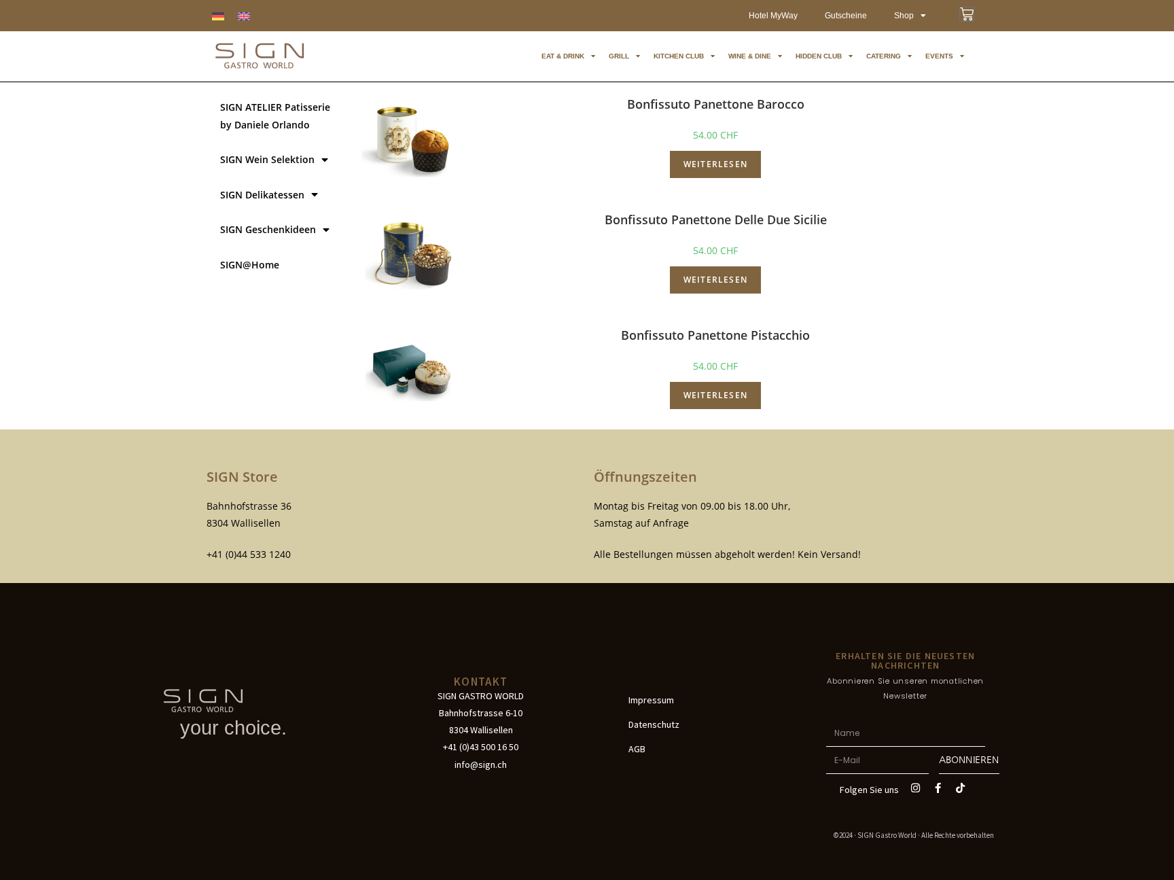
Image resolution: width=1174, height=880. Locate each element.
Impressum (651, 700)
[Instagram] (916, 788)
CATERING (883, 56)
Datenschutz (653, 724)
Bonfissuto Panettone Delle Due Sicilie (716, 219)
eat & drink (562, 56)
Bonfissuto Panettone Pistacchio (715, 335)
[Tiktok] (960, 788)
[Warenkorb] (966, 14)
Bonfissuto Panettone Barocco (715, 104)
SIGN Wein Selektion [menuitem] (267, 159)
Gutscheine (846, 15)
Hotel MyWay (773, 15)
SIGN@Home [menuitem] (249, 264)
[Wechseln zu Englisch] (244, 15)
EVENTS (939, 56)
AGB (636, 749)
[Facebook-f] (938, 788)
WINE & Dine (749, 56)
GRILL (619, 56)
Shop (904, 15)
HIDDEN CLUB (819, 56)
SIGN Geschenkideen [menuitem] (268, 229)
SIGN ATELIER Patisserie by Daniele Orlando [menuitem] (275, 115)
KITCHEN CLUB (679, 56)
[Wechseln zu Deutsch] (218, 15)
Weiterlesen (715, 164)
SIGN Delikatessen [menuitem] (262, 194)
